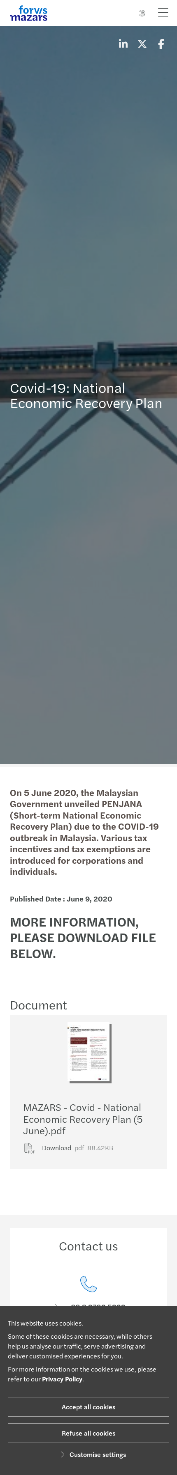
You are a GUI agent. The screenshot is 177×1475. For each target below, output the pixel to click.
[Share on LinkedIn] (123, 43)
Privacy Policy (62, 1378)
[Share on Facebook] (161, 43)
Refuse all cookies (88, 1433)
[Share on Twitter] (142, 43)
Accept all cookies (88, 1406)
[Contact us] (88, 1294)
